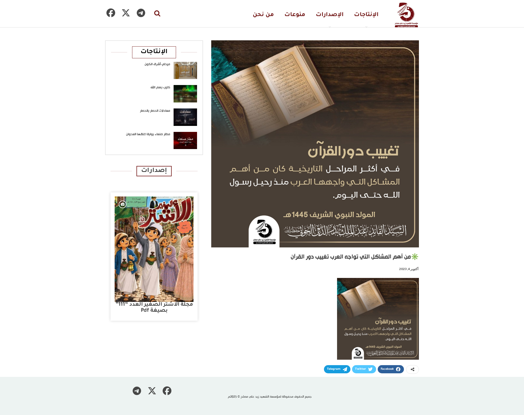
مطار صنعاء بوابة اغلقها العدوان (148, 134)
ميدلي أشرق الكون (157, 64)
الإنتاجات (366, 15)
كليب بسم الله (160, 87)
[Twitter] (125, 12)
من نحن (263, 15)
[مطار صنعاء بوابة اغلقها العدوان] (185, 140)
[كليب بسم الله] (185, 93)
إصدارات (154, 171)
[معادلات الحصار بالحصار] (185, 117)
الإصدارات (330, 15)
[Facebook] (110, 12)
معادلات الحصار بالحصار (155, 111)
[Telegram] (140, 12)
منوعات (294, 15)
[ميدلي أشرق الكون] (185, 70)
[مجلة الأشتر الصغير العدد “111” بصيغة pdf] (154, 249)
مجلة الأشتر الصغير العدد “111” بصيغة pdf (154, 308)
